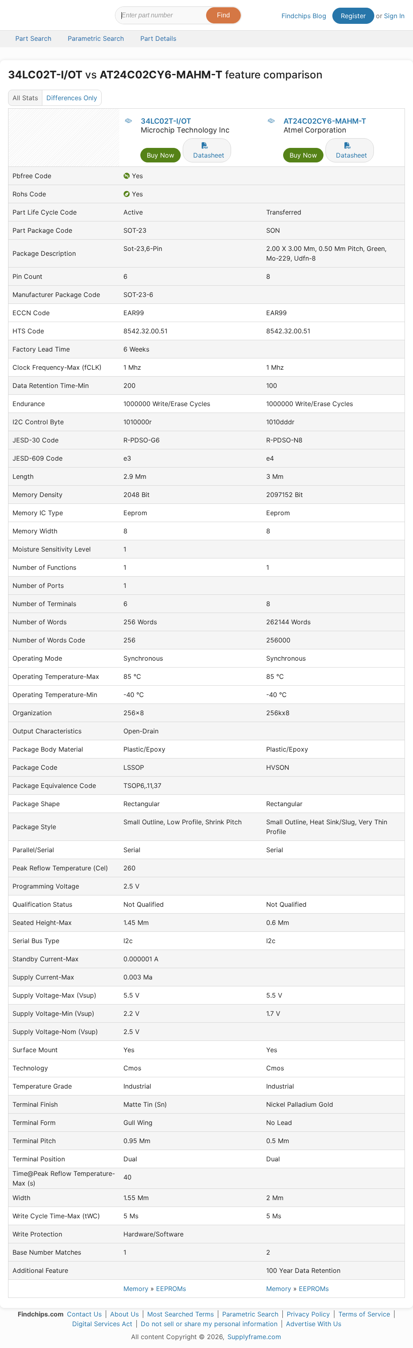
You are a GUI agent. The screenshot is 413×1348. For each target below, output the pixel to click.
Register (353, 16)
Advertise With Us (313, 1324)
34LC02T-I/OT (166, 121)
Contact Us (84, 1314)
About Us (124, 1314)
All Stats (25, 98)
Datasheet (208, 155)
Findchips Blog (304, 16)
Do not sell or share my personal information (209, 1324)
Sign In (394, 16)
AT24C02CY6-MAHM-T (325, 121)
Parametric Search (250, 1314)
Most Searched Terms (180, 1314)
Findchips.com (34, 16)
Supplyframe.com (254, 1337)
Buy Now (160, 155)
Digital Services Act (102, 1324)
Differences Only (71, 98)
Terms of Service (364, 1314)
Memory (135, 1289)
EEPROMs (171, 1289)
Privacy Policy (308, 1314)
